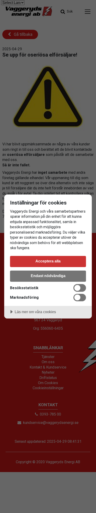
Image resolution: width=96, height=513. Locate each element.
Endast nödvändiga (48, 276)
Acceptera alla (48, 261)
